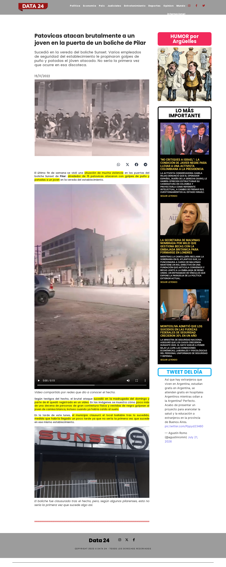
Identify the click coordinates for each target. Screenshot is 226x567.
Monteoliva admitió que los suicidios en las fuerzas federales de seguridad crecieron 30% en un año (181, 331)
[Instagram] (189, 5)
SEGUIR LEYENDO (168, 196)
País (102, 5)
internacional (176, 14)
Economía (89, 5)
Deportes (154, 5)
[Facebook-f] (196, 5)
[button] (118, 165)
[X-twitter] (127, 540)
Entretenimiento (134, 5)
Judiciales (114, 5)
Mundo (180, 5)
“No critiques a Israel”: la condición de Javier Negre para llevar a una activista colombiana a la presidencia (183, 164)
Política (75, 5)
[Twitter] (203, 5)
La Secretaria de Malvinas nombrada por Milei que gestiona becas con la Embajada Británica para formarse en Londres (180, 246)
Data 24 (99, 540)
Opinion (168, 5)
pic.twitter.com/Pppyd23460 (184, 426)
